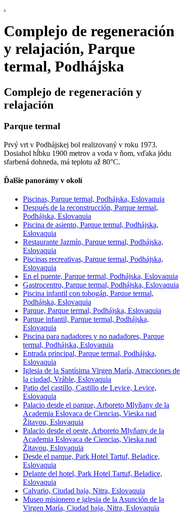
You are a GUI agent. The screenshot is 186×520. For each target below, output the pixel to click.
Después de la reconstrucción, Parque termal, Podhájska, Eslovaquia (90, 212)
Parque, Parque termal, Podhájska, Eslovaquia (92, 310)
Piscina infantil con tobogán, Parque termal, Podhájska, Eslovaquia (88, 297)
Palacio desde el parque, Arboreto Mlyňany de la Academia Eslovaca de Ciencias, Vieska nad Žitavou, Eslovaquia (96, 413)
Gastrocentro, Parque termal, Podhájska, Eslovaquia (101, 285)
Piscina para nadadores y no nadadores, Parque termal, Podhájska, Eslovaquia (93, 340)
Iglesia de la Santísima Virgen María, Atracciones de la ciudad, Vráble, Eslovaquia (101, 375)
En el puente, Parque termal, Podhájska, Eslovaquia (100, 276)
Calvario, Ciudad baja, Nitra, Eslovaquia (84, 491)
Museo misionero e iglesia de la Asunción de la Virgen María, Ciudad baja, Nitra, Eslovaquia (93, 503)
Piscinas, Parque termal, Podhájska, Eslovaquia (94, 199)
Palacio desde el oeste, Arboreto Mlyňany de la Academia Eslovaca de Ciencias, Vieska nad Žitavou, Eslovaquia (93, 439)
